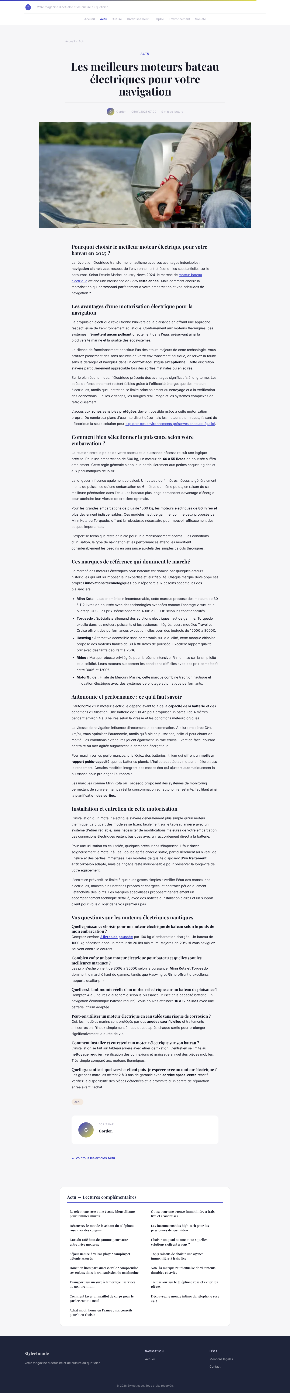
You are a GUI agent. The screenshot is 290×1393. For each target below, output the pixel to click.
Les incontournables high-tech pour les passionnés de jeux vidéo (180, 1228)
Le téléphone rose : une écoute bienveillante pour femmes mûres (102, 1213)
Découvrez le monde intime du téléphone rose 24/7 (185, 1298)
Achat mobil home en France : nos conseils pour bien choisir (101, 1312)
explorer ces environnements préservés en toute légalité (170, 424)
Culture (117, 19)
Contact (215, 1366)
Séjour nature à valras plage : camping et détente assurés (100, 1256)
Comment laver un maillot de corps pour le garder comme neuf (102, 1298)
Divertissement (138, 19)
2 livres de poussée (116, 937)
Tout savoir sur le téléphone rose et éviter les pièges (184, 1284)
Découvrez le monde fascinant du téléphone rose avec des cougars (102, 1228)
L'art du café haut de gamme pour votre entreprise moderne (99, 1242)
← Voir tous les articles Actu (93, 1158)
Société (200, 19)
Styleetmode (36, 1353)
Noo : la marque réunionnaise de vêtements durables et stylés (183, 1270)
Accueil (89, 19)
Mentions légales (221, 1359)
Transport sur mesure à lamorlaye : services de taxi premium (102, 1284)
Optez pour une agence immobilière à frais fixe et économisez (183, 1213)
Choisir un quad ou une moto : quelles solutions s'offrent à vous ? (179, 1242)
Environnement (179, 19)
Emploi (159, 19)
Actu (103, 19)
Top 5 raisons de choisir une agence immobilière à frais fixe (177, 1256)
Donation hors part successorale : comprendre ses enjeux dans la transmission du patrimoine (104, 1270)
